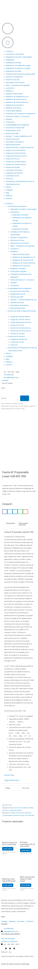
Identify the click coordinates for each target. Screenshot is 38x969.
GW (26, 815)
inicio (3, 916)
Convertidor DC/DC (12, 176)
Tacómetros (10, 122)
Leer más (7, 849)
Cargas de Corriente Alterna (15, 150)
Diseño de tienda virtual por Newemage (15, 964)
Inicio (2, 403)
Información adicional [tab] (23, 524)
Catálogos (9, 190)
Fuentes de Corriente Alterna (16, 162)
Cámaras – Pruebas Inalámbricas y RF (19, 136)
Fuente (13, 813)
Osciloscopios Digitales (14, 111)
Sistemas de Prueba (13, 167)
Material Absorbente (13, 145)
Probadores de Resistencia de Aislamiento (20, 113)
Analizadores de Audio (13, 62)
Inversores (9, 178)
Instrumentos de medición (15, 54)
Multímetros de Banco (13, 108)
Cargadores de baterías (14, 173)
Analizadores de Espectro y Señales (18, 68)
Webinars (9, 195)
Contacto (9, 198)
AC (9, 813)
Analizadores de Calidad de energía (18, 65)
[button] (4, 511)
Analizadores (10, 60)
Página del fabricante (11, 780)
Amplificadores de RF (13, 130)
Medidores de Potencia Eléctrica (17, 102)
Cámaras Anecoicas (12, 139)
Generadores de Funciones (15, 82)
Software (9, 119)
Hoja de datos (9, 775)
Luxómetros (10, 88)
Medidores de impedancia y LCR (17, 96)
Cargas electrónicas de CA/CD (16, 156)
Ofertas (8, 187)
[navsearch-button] (0, 394)
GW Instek (31, 815)
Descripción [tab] (10, 523)
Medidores (9, 91)
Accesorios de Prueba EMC (15, 128)
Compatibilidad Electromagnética (17, 125)
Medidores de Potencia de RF (16, 99)
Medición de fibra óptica (14, 94)
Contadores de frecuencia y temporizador (20, 74)
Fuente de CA (20, 813)
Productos (9, 51)
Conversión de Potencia (14, 170)
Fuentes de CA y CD (13, 159)
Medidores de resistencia (14, 105)
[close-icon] (0, 19)
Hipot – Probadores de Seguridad (18, 85)
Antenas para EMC (12, 133)
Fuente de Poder (19, 815)
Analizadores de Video (13, 71)
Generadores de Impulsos (15, 142)
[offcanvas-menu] (0, 16)
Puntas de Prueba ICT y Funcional (17, 116)
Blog (7, 193)
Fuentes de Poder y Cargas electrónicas (20, 147)
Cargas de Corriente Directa (16, 153)
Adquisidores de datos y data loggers (19, 57)
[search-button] (24, 398)
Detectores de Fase (13, 79)
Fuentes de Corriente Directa (16, 164)
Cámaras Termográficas (14, 77)
